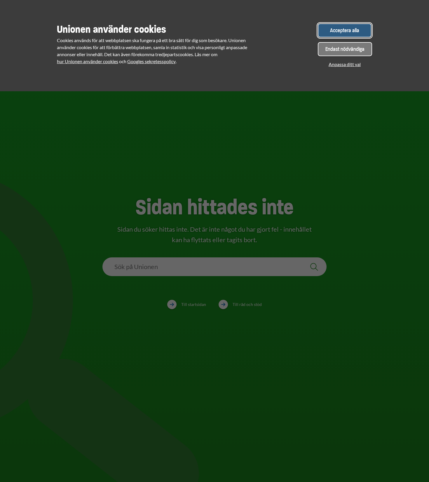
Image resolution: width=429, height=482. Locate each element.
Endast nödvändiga (345, 49)
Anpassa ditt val (345, 64)
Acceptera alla (344, 30)
